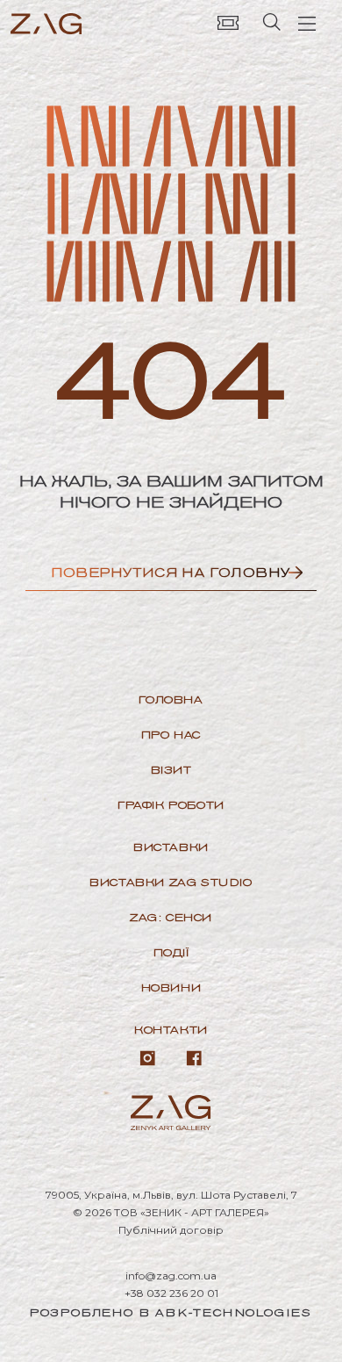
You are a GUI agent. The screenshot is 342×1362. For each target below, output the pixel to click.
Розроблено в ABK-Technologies (171, 1312)
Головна (171, 699)
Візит (171, 769)
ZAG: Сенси (171, 917)
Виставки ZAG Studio (170, 882)
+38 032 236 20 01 (171, 1293)
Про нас (171, 734)
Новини (171, 987)
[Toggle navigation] (307, 22)
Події (171, 952)
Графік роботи (171, 804)
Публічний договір (171, 1229)
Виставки (171, 847)
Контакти (171, 1029)
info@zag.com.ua (171, 1275)
